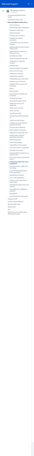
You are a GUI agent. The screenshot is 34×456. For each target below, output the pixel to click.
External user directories (16, 30)
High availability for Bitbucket (18, 130)
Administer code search (16, 150)
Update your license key (16, 73)
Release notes (12, 207)
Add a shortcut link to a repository (19, 147)
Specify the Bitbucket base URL (19, 58)
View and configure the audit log (19, 68)
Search (28, 3)
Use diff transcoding (15, 113)
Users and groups (15, 25)
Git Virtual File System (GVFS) (18, 101)
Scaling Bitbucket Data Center (18, 145)
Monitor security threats (16, 71)
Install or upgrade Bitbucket (16, 201)
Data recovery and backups (17, 81)
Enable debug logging (16, 142)
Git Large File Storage (16, 98)
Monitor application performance (19, 196)
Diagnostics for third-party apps (19, 132)
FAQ (9, 209)
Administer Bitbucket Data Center (17, 22)
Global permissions (15, 33)
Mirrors (12, 88)
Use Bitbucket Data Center (15, 19)
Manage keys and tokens (17, 175)
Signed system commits (16, 108)
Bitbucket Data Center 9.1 (17, 10)
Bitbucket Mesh (14, 91)
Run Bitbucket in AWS (16, 56)
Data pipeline (13, 193)
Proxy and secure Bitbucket (17, 127)
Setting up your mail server (17, 35)
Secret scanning (14, 110)
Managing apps (14, 65)
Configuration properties (16, 76)
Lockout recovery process (17, 120)
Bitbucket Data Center (14, 204)
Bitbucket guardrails (15, 139)
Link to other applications (17, 177)
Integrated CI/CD (13, 199)
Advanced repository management (19, 27)
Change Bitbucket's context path (19, 79)
